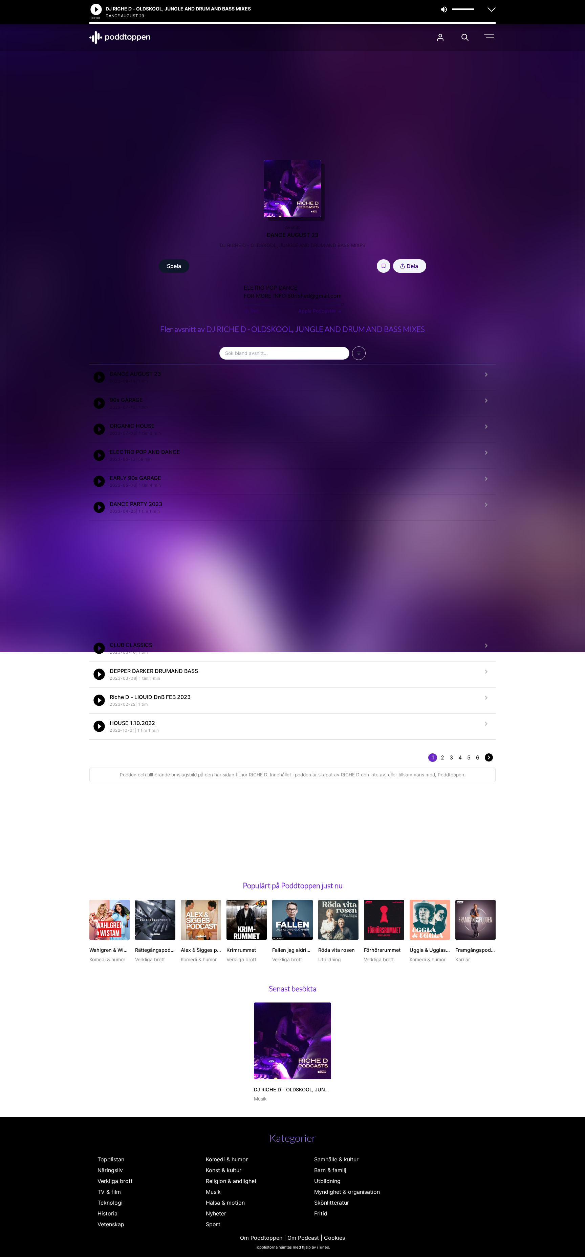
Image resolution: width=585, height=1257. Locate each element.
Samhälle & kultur (336, 1159)
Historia (107, 1213)
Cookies (334, 1237)
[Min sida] (440, 37)
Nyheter (216, 1213)
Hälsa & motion (225, 1202)
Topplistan (111, 1159)
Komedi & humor (227, 1159)
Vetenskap (111, 1224)
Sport (213, 1224)
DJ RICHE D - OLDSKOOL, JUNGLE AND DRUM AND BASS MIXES (292, 245)
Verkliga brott (115, 1181)
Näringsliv (110, 1170)
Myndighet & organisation (347, 1191)
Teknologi (110, 1202)
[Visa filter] (359, 353)
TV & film (109, 1191)
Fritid (320, 1213)
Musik (213, 1191)
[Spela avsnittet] (99, 377)
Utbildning (327, 1181)
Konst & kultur (223, 1170)
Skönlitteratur (331, 1202)
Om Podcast (303, 1237)
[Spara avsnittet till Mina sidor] (383, 266)
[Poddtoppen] (119, 37)
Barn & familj (330, 1170)
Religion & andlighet (231, 1181)
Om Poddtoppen (261, 1237)
